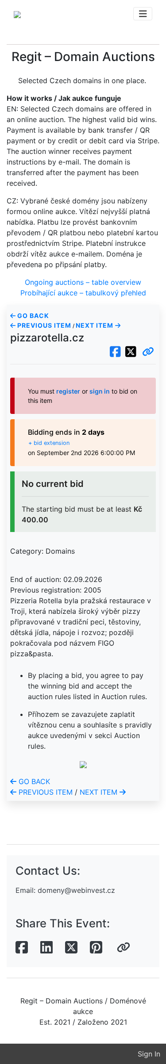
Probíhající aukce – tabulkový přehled (83, 292)
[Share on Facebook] (21, 947)
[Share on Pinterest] (96, 947)
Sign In (149, 1053)
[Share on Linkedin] (46, 947)
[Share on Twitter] (71, 947)
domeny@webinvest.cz (76, 890)
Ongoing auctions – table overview (83, 282)
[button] (148, 352)
